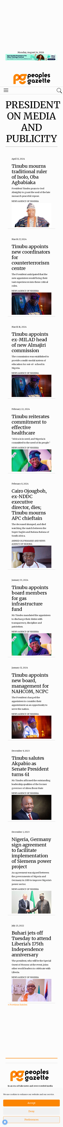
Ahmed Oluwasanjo (23, 541)
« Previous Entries (17, 1004)
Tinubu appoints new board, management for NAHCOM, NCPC (30, 683)
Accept (31, 1103)
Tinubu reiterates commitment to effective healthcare (30, 425)
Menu (21, 91)
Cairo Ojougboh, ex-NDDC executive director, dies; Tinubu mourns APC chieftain (29, 504)
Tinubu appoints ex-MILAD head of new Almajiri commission (30, 342)
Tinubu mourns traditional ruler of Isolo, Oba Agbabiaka (29, 174)
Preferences (31, 1119)
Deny (31, 1111)
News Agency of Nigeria (25, 201)
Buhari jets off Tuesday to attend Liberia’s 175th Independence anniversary (31, 944)
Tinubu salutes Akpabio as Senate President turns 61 (30, 766)
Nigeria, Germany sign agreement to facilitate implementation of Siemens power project (31, 852)
